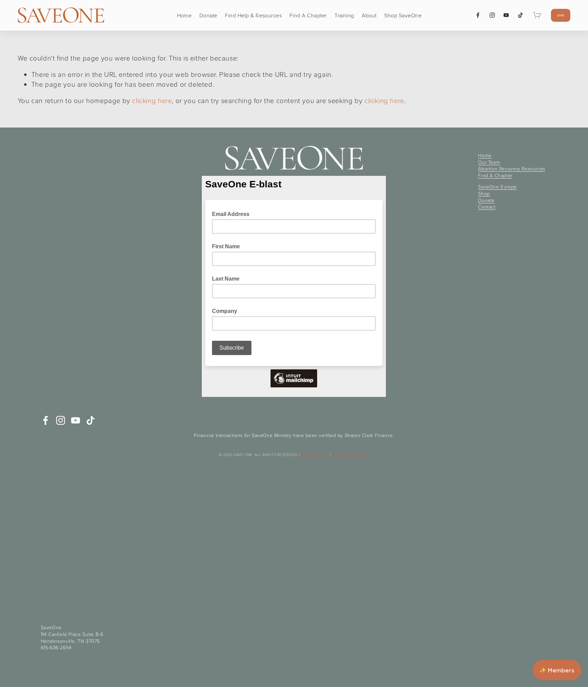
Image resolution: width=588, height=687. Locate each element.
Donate (208, 15)
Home (184, 15)
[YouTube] (506, 15)
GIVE (560, 15)
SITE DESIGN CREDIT (350, 455)
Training (344, 15)
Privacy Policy (314, 455)
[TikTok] (520, 15)
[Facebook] (478, 15)
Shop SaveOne (403, 15)
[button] (557, 670)
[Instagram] (492, 15)
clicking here (152, 100)
